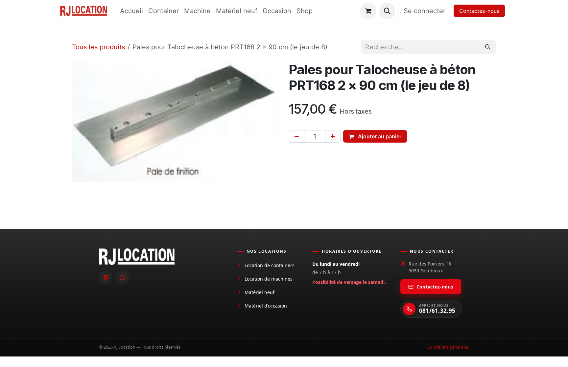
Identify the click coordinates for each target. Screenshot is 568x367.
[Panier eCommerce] (368, 11)
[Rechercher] (488, 47)
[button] (387, 11)
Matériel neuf (259, 292)
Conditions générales (448, 347)
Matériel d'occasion (266, 306)
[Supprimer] (296, 136)
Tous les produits (98, 47)
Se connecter (424, 11)
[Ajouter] (333, 136)
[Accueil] (122, 277)
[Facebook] (105, 277)
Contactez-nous (479, 11)
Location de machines (269, 279)
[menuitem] (131, 10)
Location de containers (270, 265)
